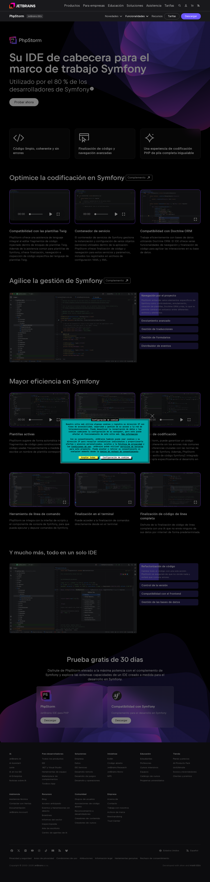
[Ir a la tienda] (192, 5)
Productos (72, 5)
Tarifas (169, 5)
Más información (129, 434)
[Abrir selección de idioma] (198, 5)
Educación (116, 5)
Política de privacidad (130, 444)
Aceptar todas (88, 457)
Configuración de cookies (116, 457)
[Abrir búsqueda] (179, 5)
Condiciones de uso (81, 446)
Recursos (157, 16)
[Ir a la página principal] (22, 5)
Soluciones (135, 5)
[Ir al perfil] (185, 5)
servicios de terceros (131, 446)
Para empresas (94, 5)
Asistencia (153, 5)
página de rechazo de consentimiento (119, 451)
